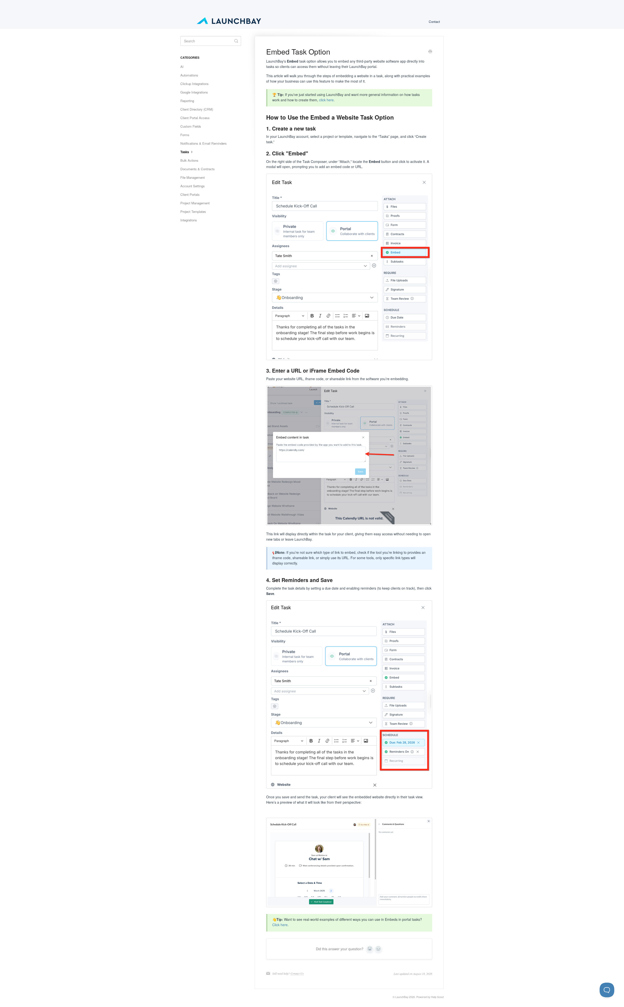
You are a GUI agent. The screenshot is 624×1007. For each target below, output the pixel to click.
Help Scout (437, 997)
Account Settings (192, 186)
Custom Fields (190, 126)
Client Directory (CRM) (196, 109)
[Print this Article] (430, 52)
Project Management (195, 203)
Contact (434, 21)
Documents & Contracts (197, 169)
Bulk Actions (189, 160)
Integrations (188, 220)
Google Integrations (194, 92)
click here (326, 99)
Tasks (185, 152)
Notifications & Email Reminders (203, 143)
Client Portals (190, 194)
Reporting (187, 100)
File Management (192, 177)
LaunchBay (401, 997)
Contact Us (297, 973)
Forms (184, 134)
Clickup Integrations (194, 83)
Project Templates (193, 211)
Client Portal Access (195, 117)
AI (182, 66)
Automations (189, 75)
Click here (280, 924)
